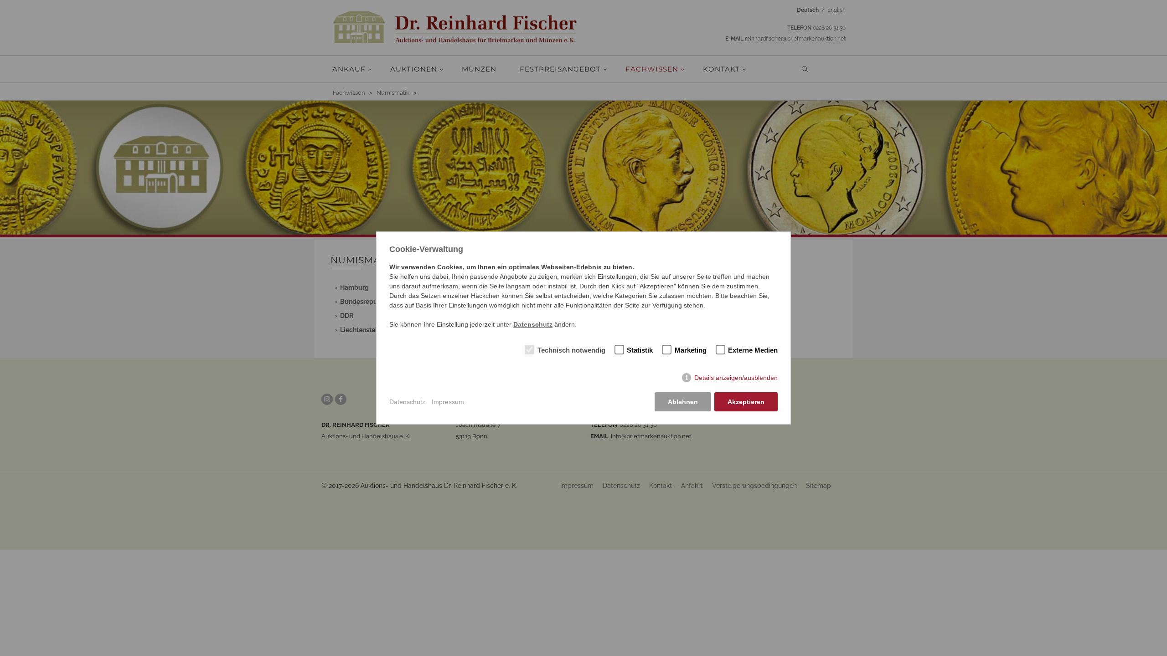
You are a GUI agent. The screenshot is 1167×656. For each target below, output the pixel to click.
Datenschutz (407, 401)
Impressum (448, 401)
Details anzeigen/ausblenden (736, 377)
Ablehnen (683, 401)
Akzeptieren (746, 401)
